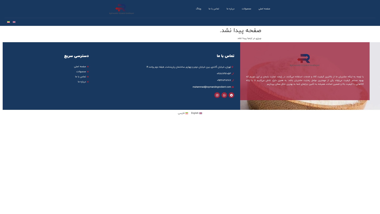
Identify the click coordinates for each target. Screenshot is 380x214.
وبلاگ (198, 8)
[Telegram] (231, 95)
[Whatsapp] (224, 95)
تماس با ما (214, 8)
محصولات (246, 8)
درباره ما (230, 8)
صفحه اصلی (264, 8)
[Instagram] (217, 95)
